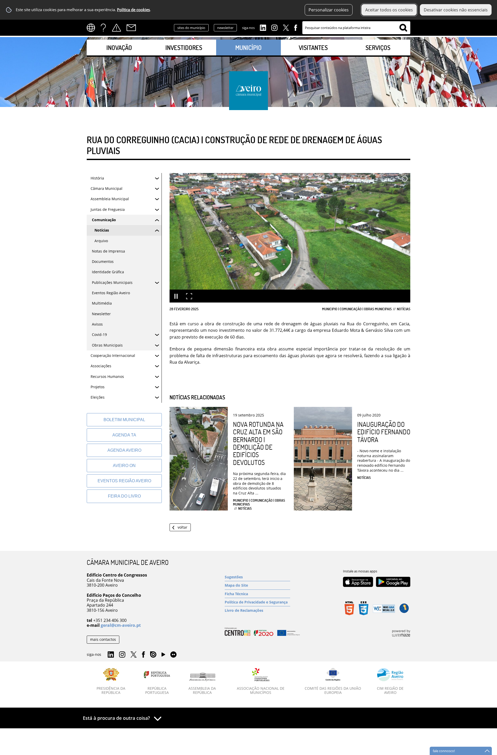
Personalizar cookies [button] (329, 10)
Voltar (182, 527)
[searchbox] (356, 27)
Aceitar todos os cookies (389, 10)
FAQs (103, 28)
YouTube (163, 655)
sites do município (191, 27)
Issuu (153, 654)
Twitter (286, 27)
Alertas (116, 28)
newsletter (225, 27)
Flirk (173, 654)
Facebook (295, 27)
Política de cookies (133, 9)
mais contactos (103, 639)
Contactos (131, 27)
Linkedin (263, 27)
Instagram (274, 27)
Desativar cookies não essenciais (456, 10)
